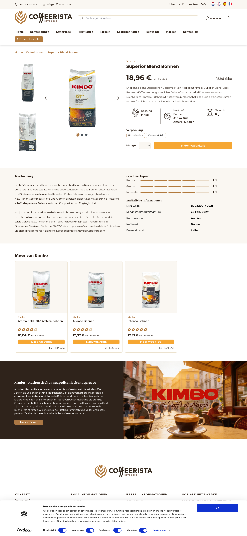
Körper (130, 180)
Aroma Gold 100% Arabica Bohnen (40, 321)
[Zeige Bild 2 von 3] (82, 135)
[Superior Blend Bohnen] (82, 98)
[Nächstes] (118, 98)
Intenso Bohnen (138, 321)
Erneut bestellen (30, 39)
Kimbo (131, 61)
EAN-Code (133, 205)
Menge (131, 145)
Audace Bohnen (83, 321)
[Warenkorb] (228, 18)
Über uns (174, 4)
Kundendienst (190, 4)
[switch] (90, 530)
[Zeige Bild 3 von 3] (86, 135)
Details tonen (159, 530)
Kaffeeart (132, 224)
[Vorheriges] (45, 98)
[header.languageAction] (213, 4)
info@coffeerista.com (59, 4)
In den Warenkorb (193, 145)
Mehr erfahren (28, 422)
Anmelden (216, 18)
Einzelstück (135, 135)
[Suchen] (81, 18)
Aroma (130, 186)
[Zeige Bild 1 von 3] (78, 135)
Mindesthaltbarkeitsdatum (143, 212)
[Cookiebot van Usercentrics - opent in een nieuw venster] (24, 530)
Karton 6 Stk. (156, 135)
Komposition (134, 218)
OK (217, 508)
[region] (68, 108)
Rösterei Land (135, 230)
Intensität (131, 192)
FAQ (203, 4)
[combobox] (141, 18)
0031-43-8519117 (28, 4)
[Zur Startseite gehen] (43, 17)
